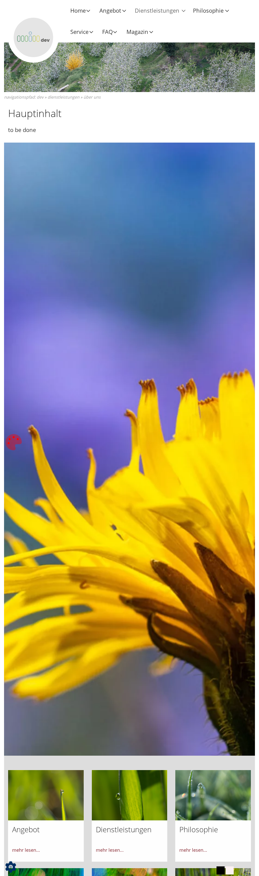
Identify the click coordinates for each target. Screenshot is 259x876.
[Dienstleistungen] (129, 795)
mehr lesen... (26, 850)
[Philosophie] (213, 795)
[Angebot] (46, 795)
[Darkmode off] (230, 870)
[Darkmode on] (221, 870)
